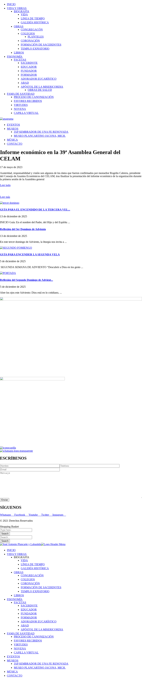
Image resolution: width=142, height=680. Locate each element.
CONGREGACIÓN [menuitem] (32, 575)
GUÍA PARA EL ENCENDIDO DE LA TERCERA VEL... (35, 209)
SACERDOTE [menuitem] (29, 605)
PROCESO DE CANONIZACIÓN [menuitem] (34, 636)
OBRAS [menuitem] (18, 572)
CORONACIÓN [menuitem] (30, 583)
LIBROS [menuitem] (19, 595)
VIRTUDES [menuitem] (21, 644)
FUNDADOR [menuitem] (29, 613)
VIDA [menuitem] (24, 560)
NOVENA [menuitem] (20, 648)
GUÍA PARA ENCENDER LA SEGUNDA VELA (30, 254)
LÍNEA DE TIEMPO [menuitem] (33, 564)
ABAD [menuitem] (25, 625)
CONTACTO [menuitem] (14, 675)
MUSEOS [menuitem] (12, 660)
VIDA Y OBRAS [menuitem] (16, 554)
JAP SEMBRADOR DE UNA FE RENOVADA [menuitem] (41, 663)
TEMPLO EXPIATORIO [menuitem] (35, 591)
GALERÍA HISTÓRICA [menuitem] (35, 568)
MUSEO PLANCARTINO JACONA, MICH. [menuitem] (40, 667)
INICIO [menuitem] (11, 550)
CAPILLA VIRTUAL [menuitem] (26, 652)
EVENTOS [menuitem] (13, 656)
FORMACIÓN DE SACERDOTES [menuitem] (41, 587)
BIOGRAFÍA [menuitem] (21, 557)
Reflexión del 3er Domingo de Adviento (23, 229)
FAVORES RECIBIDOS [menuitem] (28, 640)
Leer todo (5, 185)
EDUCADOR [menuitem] (29, 609)
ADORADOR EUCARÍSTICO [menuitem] (38, 621)
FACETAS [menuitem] (20, 602)
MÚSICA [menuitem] (12, 671)
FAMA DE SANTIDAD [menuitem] (20, 633)
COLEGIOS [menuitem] (28, 579)
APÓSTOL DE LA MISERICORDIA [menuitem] (42, 629)
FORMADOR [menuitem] (29, 617)
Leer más (5, 196)
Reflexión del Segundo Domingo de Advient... (26, 279)
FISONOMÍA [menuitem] (15, 599)
